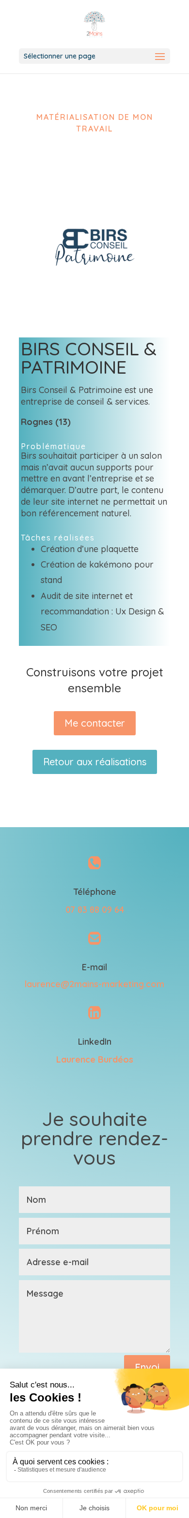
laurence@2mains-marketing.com (94, 984)
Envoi (147, 1367)
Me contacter (94, 723)
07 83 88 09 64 (94, 909)
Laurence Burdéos (94, 1059)
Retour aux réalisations (94, 762)
